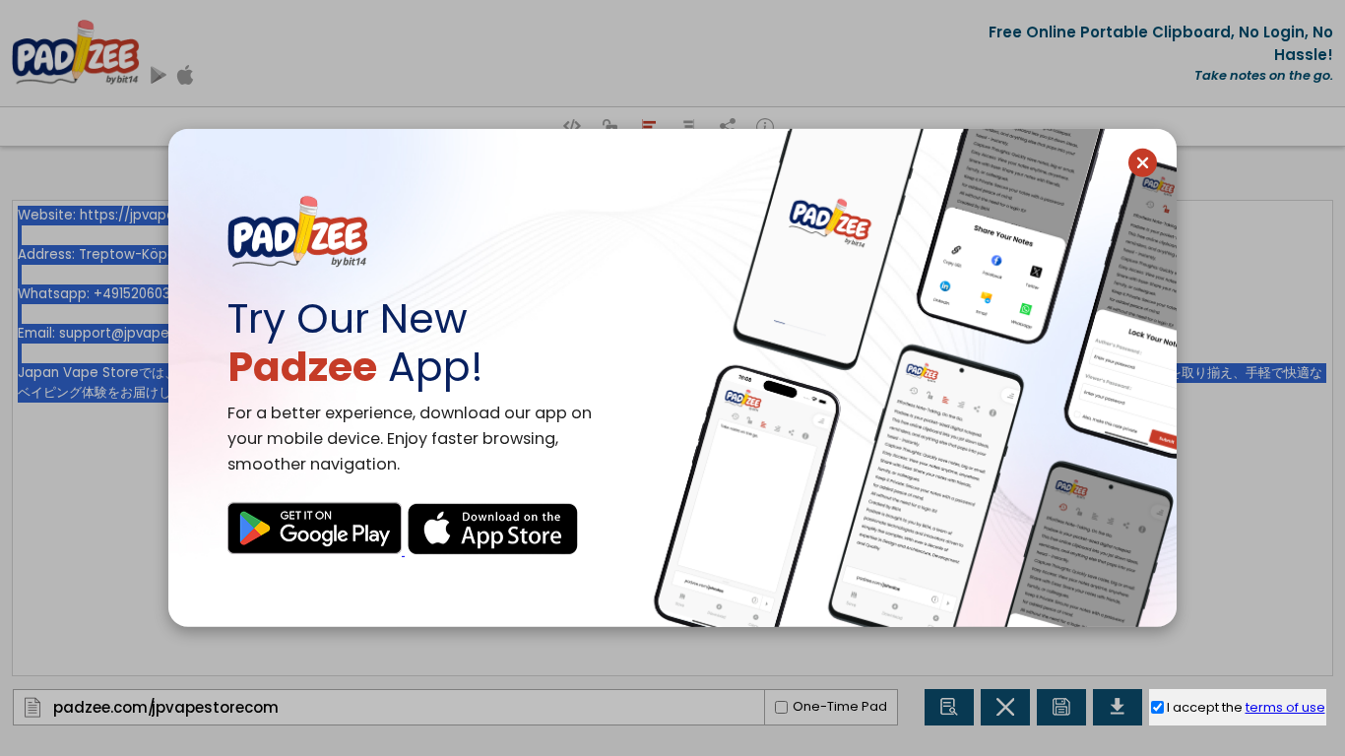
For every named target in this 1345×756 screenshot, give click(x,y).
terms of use (1285, 707)
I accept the (1246, 707)
